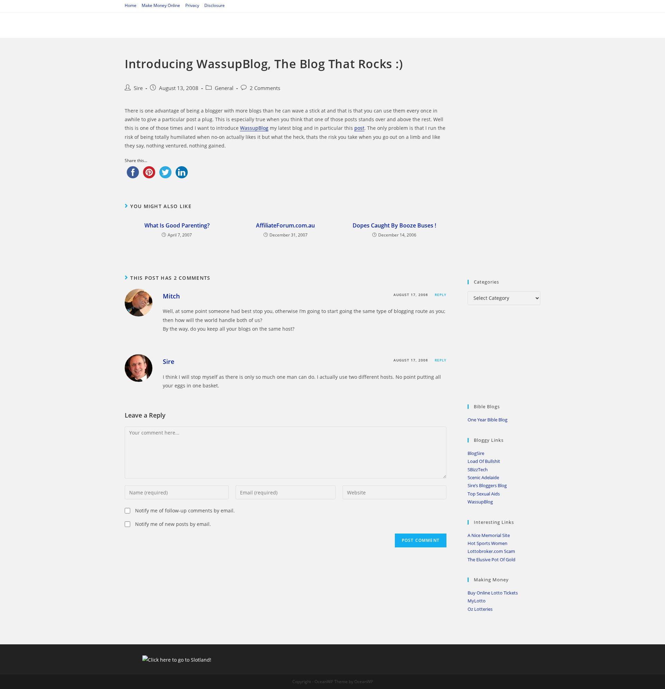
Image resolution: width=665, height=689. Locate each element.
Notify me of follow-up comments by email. (185, 510)
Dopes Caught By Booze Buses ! (394, 225)
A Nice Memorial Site (489, 535)
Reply (440, 294)
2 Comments (265, 88)
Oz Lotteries (480, 609)
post (359, 128)
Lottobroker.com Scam (491, 551)
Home (130, 5)
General (224, 88)
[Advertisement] (519, 159)
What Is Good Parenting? (177, 225)
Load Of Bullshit (484, 461)
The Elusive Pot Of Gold (491, 559)
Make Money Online (161, 5)
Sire (138, 88)
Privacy (192, 5)
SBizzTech (478, 469)
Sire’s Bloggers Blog (487, 485)
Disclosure (214, 5)
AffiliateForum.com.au (285, 225)
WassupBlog (254, 128)
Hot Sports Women (487, 543)
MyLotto (477, 601)
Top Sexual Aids (484, 494)
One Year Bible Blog (487, 420)
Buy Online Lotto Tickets (493, 593)
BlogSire (476, 453)
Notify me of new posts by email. (173, 524)
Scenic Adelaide (483, 477)
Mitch (171, 296)
